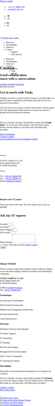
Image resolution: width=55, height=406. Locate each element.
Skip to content (6, 1)
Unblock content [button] (7, 137)
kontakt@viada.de (13, 181)
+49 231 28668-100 (12, 290)
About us (10, 64)
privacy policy (32, 245)
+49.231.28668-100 (12, 176)
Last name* (5, 227)
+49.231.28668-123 (13, 178)
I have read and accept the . (20, 245)
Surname (4, 224)
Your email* (5, 232)
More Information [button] (7, 134)
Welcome (10, 59)
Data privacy (14, 72)
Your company (6, 230)
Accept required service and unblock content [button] (19, 139)
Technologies (11, 61)
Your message (6, 242)
